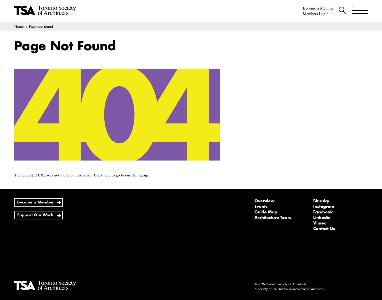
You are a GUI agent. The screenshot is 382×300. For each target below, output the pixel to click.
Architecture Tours (272, 218)
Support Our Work (35, 215)
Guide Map (265, 212)
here (107, 175)
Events (260, 207)
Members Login (316, 13)
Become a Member (318, 8)
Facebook (323, 212)
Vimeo (320, 223)
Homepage (140, 175)
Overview (264, 201)
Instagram (323, 207)
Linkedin (321, 218)
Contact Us (324, 229)
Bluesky (321, 201)
